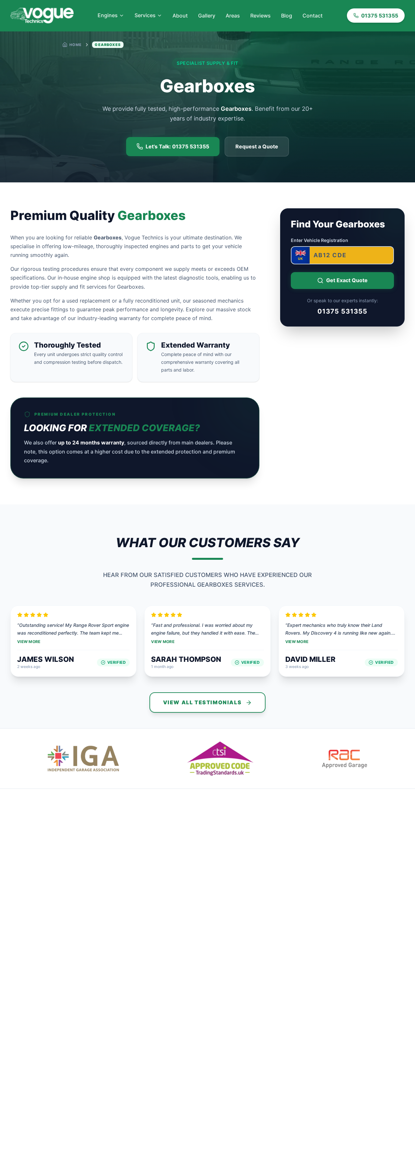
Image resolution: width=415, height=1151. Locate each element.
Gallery (206, 15)
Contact (312, 15)
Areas (233, 15)
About (180, 15)
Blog (286, 15)
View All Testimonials (202, 702)
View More (29, 641)
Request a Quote (256, 146)
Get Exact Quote (347, 280)
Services (145, 15)
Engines (108, 15)
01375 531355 (379, 15)
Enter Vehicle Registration (319, 240)
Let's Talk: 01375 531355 (177, 146)
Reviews (260, 15)
